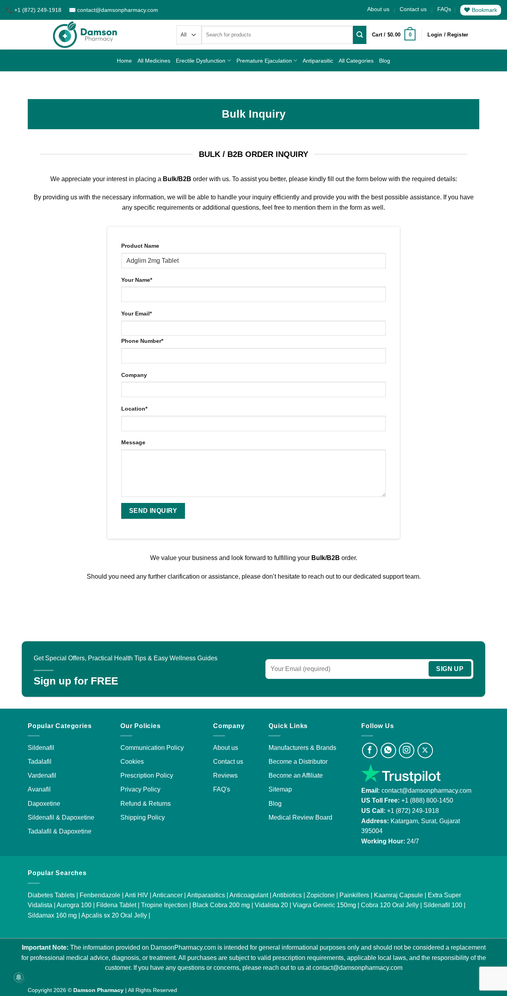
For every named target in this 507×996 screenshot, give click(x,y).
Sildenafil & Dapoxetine (61, 817)
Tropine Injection (164, 905)
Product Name (140, 246)
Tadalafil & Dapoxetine (59, 831)
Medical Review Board (300, 817)
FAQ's (221, 789)
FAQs (444, 9)
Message (133, 442)
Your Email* (136, 313)
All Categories (356, 60)
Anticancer (167, 895)
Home (124, 60)
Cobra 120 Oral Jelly (390, 905)
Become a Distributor (298, 761)
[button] (394, 35)
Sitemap (280, 789)
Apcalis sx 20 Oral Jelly (114, 915)
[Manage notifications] (18, 977)
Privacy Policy (140, 789)
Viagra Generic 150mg (324, 905)
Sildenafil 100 (442, 905)
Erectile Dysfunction (200, 60)
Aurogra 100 (74, 905)
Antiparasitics (206, 895)
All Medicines (153, 60)
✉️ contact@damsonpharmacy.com (113, 10)
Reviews (225, 775)
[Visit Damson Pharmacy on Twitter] (425, 750)
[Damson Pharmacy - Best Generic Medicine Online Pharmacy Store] (85, 35)
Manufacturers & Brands (302, 747)
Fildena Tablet (116, 905)
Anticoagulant (248, 895)
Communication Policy (152, 747)
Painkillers (354, 895)
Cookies (132, 761)
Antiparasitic (318, 60)
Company (134, 375)
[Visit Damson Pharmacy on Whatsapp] (388, 750)
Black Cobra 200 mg (221, 905)
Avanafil (39, 789)
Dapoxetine (44, 803)
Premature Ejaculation (264, 60)
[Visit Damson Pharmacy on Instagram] (406, 750)
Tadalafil (39, 761)
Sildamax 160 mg (52, 915)
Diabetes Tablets (51, 895)
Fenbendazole (100, 895)
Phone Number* (142, 341)
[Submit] (359, 35)
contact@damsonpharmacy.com (425, 790)
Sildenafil (41, 747)
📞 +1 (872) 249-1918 (34, 10)
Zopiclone (321, 895)
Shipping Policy (142, 817)
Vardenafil (42, 775)
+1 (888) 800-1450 (427, 800)
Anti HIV (136, 895)
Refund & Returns (145, 803)
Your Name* (136, 280)
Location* (134, 408)
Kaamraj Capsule (398, 895)
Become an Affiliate (296, 775)
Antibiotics (287, 895)
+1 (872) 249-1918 (413, 810)
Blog (384, 60)
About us (378, 9)
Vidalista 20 (271, 905)
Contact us (413, 9)
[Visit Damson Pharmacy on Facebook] (369, 750)
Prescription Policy (146, 775)
